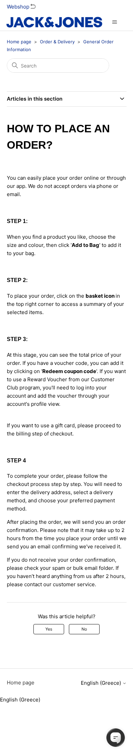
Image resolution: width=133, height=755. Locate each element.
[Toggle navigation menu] (114, 22)
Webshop (19, 6)
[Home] (54, 22)
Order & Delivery (57, 41)
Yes (48, 629)
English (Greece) (101, 683)
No (84, 629)
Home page (19, 41)
